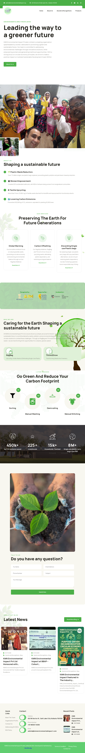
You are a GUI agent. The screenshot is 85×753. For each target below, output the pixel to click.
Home (41, 11)
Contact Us (8, 724)
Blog (21, 655)
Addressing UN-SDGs (12, 727)
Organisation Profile (11, 721)
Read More (15, 265)
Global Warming (16, 246)
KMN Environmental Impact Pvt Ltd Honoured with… (13, 661)
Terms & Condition (60, 746)
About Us (50, 11)
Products (78, 11)
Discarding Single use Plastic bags (69, 247)
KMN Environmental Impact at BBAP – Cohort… (41, 661)
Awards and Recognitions (12, 655)
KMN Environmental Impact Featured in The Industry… (69, 677)
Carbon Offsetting (42, 246)
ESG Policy (8, 730)
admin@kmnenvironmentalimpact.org (16, 3)
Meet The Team (10, 717)
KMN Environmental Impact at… (77, 729)
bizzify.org (28, 748)
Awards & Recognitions (64, 11)
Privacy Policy (73, 746)
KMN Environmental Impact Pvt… (77, 718)
